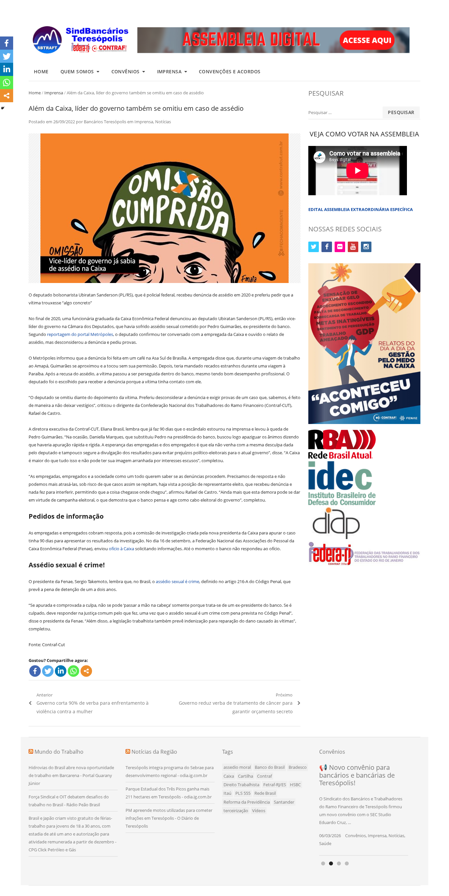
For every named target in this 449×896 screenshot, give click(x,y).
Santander (284, 802)
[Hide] (2, 108)
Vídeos (258, 810)
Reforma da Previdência (247, 802)
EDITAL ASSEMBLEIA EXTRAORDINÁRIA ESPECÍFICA (360, 209)
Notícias (163, 122)
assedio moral (237, 767)
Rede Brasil (265, 793)
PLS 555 (242, 793)
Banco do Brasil (270, 767)
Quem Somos (77, 71)
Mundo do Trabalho (59, 751)
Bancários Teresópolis (105, 122)
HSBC (295, 785)
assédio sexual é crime (177, 581)
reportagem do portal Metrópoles (80, 334)
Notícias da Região (154, 751)
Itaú (227, 793)
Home (41, 71)
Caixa (229, 776)
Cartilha (245, 776)
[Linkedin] (60, 671)
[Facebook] (35, 671)
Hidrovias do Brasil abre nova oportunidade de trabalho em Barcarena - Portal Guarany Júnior (71, 775)
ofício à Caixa (121, 549)
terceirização (236, 810)
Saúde (325, 843)
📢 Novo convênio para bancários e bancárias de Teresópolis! (357, 775)
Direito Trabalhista (241, 785)
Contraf (264, 776)
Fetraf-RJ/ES (274, 785)
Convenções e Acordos (230, 71)
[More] (86, 671)
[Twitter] (48, 671)
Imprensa (169, 71)
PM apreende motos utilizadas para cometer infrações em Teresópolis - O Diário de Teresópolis (169, 818)
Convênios (125, 71)
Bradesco (298, 767)
